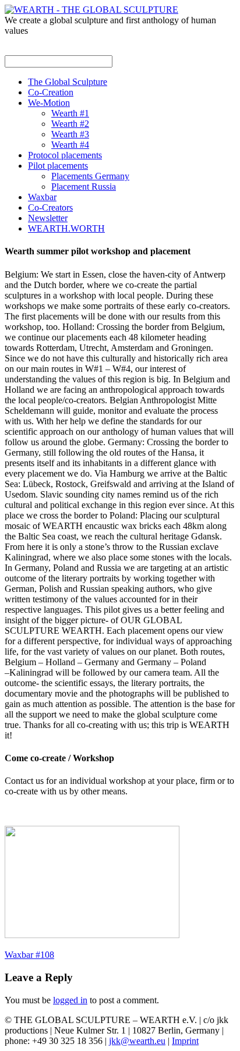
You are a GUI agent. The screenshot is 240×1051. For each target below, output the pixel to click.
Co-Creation (50, 92)
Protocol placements (65, 155)
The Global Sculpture (67, 82)
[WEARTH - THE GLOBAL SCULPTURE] (91, 10)
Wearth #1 (70, 113)
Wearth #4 (70, 145)
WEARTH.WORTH (66, 228)
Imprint (185, 1041)
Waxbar (42, 197)
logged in (70, 1000)
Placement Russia (83, 186)
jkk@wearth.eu (137, 1041)
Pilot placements (58, 166)
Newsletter (48, 218)
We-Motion (49, 103)
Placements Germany (90, 176)
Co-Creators (50, 207)
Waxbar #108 (29, 955)
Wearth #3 (70, 134)
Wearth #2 (70, 124)
